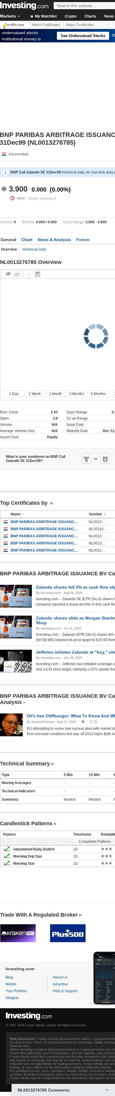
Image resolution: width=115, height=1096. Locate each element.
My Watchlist (45, 16)
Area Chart (17, 274)
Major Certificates (80, 25)
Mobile (11, 984)
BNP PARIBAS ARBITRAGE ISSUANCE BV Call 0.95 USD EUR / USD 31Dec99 (45, 529)
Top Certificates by (24, 503)
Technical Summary (25, 764)
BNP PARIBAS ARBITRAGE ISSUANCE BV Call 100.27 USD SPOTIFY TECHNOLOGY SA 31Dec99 (45, 536)
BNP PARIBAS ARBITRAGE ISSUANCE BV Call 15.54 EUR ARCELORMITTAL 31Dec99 (45, 543)
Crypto (70, 16)
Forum (82, 239)
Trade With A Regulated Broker (39, 915)
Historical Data (34, 249)
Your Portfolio (16, 991)
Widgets (12, 998)
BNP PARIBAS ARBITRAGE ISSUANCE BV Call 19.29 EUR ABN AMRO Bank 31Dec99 (45, 550)
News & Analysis (54, 239)
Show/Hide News (37, 274)
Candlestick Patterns (26, 823)
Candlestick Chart (8, 274)
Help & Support (65, 991)
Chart (27, 239)
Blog (9, 977)
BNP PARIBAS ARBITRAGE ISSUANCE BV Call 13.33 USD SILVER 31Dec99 (45, 522)
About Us (60, 977)
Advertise (60, 984)
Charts (90, 16)
